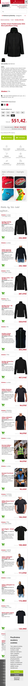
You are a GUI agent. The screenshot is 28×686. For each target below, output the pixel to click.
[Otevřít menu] (26, 2)
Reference (5, 677)
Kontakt (5, 682)
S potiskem (21, 137)
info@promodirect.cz (22, 6)
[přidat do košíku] (3, 238)
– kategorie (12, 15)
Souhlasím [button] (17, 671)
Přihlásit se (21, 2)
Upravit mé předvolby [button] (17, 678)
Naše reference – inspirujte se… (13, 173)
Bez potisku (8, 137)
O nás (4, 671)
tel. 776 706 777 (22, 8)
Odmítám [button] (16, 674)
